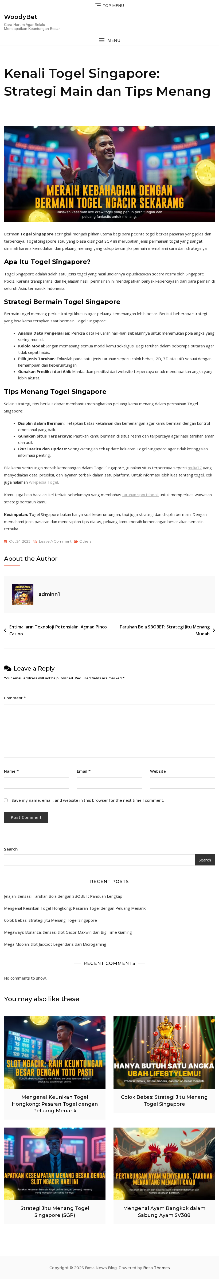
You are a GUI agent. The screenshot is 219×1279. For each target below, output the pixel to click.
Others (85, 541)
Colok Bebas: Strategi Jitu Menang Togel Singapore (50, 920)
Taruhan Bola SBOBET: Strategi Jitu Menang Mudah (164, 630)
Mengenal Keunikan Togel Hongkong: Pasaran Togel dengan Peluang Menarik (75, 908)
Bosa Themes (156, 1267)
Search (11, 849)
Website (158, 771)
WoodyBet (20, 17)
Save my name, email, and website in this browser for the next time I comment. (87, 800)
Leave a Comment (55, 542)
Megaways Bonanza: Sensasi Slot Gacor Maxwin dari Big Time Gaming (68, 932)
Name (11, 771)
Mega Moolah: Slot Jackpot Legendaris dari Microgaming (55, 944)
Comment (15, 697)
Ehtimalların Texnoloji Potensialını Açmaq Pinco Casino (58, 630)
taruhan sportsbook (140, 494)
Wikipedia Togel (43, 482)
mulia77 (195, 467)
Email (84, 771)
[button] (109, 40)
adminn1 (49, 594)
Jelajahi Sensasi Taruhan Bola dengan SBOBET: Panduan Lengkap (63, 896)
